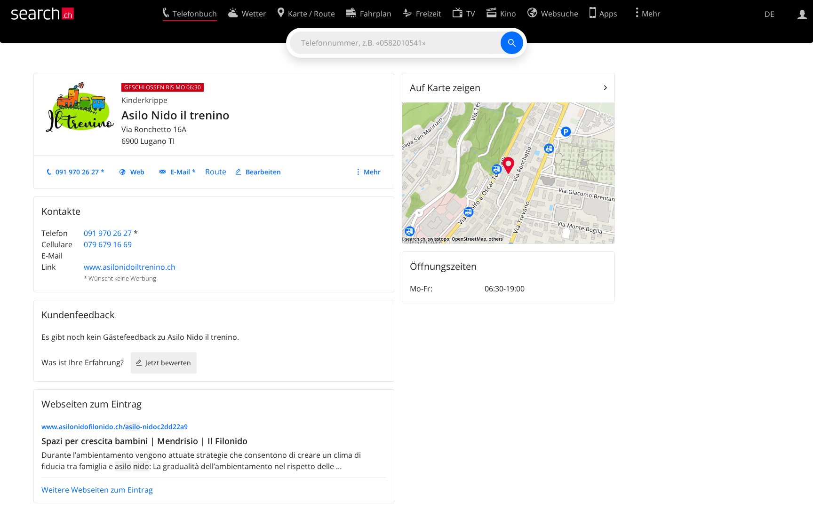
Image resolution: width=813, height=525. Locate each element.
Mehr (372, 171)
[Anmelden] (802, 14)
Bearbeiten (263, 171)
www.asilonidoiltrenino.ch (129, 267)
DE (769, 14)
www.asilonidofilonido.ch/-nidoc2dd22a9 (114, 426)
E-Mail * (183, 171)
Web (137, 171)
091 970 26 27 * (80, 171)
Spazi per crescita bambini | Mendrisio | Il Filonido (144, 441)
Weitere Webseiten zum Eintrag (97, 490)
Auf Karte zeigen (445, 87)
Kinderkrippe (144, 100)
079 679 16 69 (108, 244)
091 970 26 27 (108, 233)
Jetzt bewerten (168, 362)
